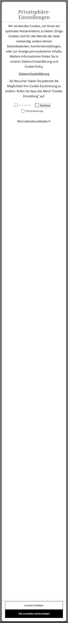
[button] (34, 121)
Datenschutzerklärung (34, 74)
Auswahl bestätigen (34, 605)
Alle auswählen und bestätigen (34, 614)
